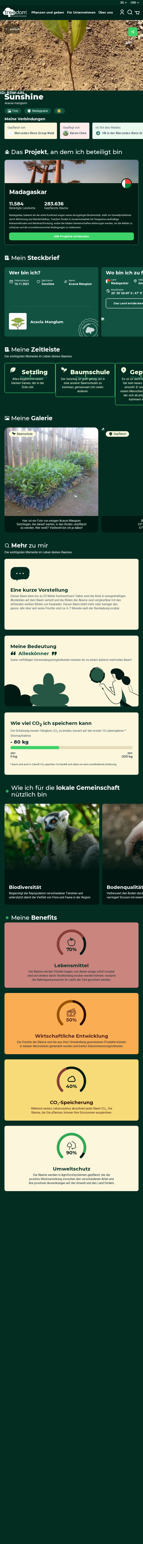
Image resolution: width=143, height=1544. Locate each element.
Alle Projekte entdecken (71, 236)
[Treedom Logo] (15, 13)
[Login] (122, 12)
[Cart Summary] (137, 12)
